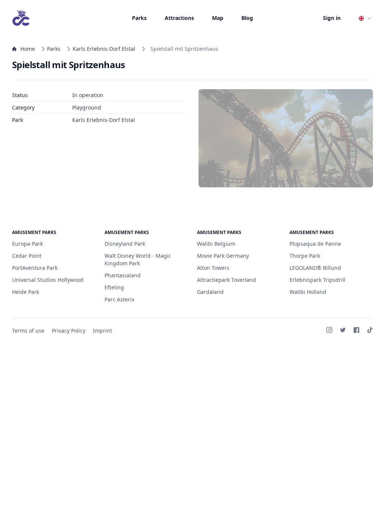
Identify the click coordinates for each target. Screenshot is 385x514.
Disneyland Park (125, 243)
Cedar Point (26, 255)
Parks (139, 17)
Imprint (102, 330)
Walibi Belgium (216, 243)
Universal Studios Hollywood (47, 279)
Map (217, 17)
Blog (247, 17)
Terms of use (28, 330)
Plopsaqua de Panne (315, 243)
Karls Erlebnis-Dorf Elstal (104, 48)
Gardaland (210, 291)
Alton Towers (213, 267)
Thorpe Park (305, 255)
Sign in (332, 17)
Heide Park (25, 291)
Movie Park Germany (223, 255)
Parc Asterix (119, 299)
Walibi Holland (308, 291)
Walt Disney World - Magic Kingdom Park (138, 259)
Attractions (179, 17)
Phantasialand (123, 275)
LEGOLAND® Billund (315, 267)
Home (27, 48)
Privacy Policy (68, 330)
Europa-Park (27, 243)
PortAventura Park (35, 267)
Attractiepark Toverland (226, 279)
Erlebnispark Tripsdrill (318, 279)
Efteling (114, 287)
